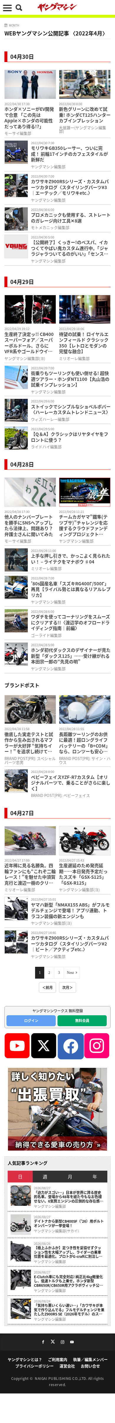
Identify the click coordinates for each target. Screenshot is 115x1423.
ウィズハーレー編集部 (50, 419)
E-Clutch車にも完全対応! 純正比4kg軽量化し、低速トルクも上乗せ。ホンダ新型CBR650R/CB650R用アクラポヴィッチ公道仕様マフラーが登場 (68, 1281)
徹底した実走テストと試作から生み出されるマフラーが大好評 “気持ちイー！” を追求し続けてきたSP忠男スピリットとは (29, 742)
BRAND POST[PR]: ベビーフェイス (60, 795)
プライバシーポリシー (34, 1366)
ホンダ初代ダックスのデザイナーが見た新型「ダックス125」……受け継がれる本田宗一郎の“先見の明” (71, 656)
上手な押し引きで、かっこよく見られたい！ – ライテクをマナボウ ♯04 (70, 558)
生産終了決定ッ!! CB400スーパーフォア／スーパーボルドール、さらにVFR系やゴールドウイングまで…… (29, 342)
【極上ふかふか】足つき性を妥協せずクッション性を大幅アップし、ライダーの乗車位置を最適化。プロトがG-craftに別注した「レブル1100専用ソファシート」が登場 (68, 1252)
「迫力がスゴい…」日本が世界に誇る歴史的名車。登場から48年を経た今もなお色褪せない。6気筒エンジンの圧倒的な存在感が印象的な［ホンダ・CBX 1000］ (68, 1196)
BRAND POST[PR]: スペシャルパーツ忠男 (30, 760)
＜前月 (47, 987)
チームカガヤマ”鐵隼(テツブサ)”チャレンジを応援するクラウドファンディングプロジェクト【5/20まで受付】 (83, 525)
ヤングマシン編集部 (48, 166)
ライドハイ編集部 (46, 446)
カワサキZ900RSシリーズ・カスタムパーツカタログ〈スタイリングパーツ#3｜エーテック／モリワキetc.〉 (70, 187)
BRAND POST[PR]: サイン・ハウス (85, 760)
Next (70, 973)
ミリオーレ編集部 (74, 358)
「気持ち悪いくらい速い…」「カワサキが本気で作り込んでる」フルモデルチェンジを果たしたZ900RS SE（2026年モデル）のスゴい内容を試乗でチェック (69, 1309)
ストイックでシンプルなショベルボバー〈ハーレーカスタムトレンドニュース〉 (71, 409)
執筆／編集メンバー (90, 1359)
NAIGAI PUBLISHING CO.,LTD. (61, 1378)
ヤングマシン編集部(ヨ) (24, 358)
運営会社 (67, 1366)
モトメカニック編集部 (50, 227)
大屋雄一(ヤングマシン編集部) (82, 129)
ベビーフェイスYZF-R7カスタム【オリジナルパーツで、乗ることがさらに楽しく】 (70, 783)
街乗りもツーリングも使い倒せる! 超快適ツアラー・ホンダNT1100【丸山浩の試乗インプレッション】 (70, 379)
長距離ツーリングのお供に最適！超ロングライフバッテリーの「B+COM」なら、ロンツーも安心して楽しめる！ (84, 742)
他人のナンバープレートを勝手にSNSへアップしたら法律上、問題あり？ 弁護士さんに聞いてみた (28, 525)
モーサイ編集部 (17, 133)
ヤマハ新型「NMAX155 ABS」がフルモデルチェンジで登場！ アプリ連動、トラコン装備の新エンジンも (70, 910)
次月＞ (67, 987)
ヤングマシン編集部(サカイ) (56, 1231)
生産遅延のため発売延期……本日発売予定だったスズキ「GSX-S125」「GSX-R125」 (83, 874)
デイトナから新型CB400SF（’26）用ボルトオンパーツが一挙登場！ (69, 1223)
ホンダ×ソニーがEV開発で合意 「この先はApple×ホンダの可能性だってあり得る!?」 (29, 117)
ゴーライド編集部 (46, 635)
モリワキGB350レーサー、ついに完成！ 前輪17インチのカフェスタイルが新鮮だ (69, 154)
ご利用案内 (57, 1359)
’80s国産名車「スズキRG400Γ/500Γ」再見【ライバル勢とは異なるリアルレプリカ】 (71, 589)
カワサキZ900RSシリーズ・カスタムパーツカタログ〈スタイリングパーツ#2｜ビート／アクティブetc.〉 (70, 943)
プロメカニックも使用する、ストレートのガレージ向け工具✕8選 (71, 217)
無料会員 (82, 1020)
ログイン (31, 1020)
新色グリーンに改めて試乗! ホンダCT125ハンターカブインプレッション (85, 115)
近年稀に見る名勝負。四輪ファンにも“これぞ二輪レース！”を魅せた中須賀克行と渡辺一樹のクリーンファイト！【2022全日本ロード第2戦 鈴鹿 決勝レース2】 (30, 874)
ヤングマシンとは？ (25, 1359)
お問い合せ (90, 1366)
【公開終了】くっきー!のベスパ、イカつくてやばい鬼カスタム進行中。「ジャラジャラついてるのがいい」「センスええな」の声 (69, 248)
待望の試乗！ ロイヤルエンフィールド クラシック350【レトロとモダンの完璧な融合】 (84, 342)
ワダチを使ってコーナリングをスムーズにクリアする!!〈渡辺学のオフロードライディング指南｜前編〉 (70, 622)
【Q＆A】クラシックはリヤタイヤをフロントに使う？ (69, 437)
